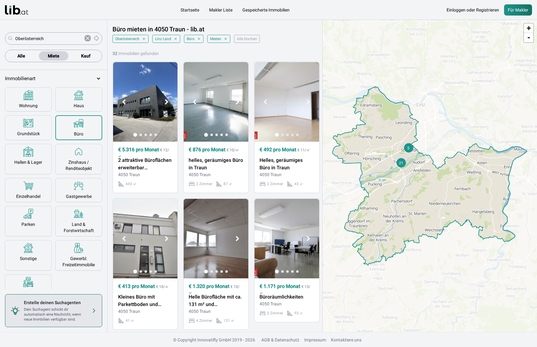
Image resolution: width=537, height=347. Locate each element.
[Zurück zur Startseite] (16, 10)
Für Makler (518, 9)
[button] (408, 148)
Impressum (315, 339)
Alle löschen (247, 39)
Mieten (215, 39)
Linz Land (163, 39)
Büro (191, 39)
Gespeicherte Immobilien (266, 9)
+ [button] (529, 28)
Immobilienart (20, 78)
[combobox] (48, 38)
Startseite (190, 9)
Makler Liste (220, 9)
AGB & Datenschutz (280, 339)
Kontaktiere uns (346, 339)
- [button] (529, 37)
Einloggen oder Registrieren (473, 9)
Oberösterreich (127, 39)
